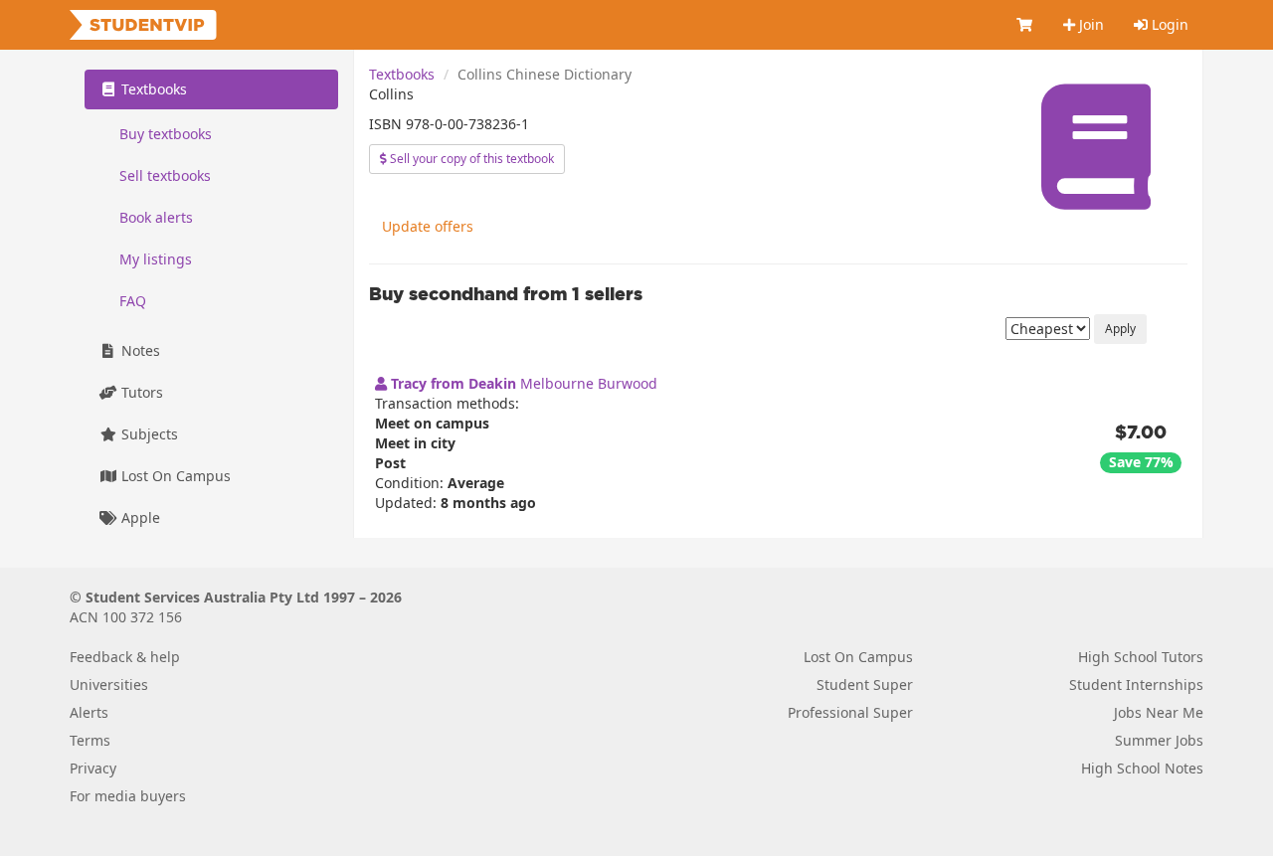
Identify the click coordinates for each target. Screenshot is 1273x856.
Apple (138, 517)
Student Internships (1136, 684)
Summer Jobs (1159, 740)
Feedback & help (125, 656)
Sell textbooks (165, 175)
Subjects (147, 434)
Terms (90, 740)
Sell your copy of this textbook (470, 158)
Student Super (865, 684)
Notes (138, 350)
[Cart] (1025, 25)
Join (1089, 24)
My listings (155, 259)
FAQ (132, 300)
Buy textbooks (165, 133)
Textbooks (402, 74)
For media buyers (128, 795)
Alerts (89, 712)
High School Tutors (1140, 656)
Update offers (427, 226)
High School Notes (1142, 768)
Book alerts (156, 217)
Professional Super (850, 712)
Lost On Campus (174, 475)
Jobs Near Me (1158, 712)
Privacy (93, 768)
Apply (1120, 328)
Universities (109, 684)
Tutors (140, 392)
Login (1168, 24)
